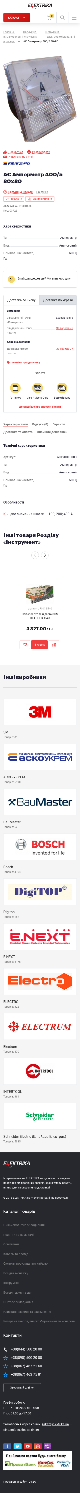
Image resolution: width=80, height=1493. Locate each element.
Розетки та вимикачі (18, 1234)
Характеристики (15, 424)
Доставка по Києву (21, 300)
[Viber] (48, 1446)
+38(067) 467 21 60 (26, 1366)
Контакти (12, 1335)
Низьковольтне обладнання (24, 1225)
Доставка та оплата (18, 432)
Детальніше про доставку (23, 362)
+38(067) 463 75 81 (26, 1374)
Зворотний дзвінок (22, 1387)
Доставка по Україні (58, 300)
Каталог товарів (19, 1211)
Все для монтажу (15, 1273)
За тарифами (64, 328)
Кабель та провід (15, 1254)
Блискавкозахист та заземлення (27, 1312)
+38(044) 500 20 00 (26, 1349)
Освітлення (11, 1244)
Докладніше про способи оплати (40, 406)
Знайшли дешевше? (52, 432)
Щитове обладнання (18, 1302)
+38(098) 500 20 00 (26, 1358)
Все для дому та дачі (18, 1292)
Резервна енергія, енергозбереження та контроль (39, 1321)
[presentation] (35, 555)
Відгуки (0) (40, 424)
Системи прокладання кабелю (25, 1263)
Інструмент (11, 1283)
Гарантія (59, 424)
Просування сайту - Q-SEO (19, 1481)
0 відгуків (42, 192)
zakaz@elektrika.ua (55, 1424)
